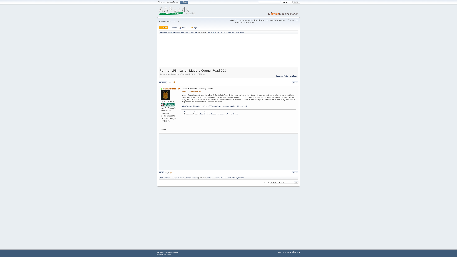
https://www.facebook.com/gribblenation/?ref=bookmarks (219, 114)
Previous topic (282, 76)
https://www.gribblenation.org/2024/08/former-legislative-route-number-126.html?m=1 (214, 106)
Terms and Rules (288, 252)
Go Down (162, 82)
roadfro (209, 32)
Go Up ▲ (297, 252)
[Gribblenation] (162, 126)
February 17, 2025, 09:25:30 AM (191, 91)
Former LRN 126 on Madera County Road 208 (197, 89)
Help (279, 252)
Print (295, 82)
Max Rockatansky (171, 88)
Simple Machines (173, 252)
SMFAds (159, 254)
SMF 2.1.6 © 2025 (162, 252)
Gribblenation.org (187, 112)
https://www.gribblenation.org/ (204, 112)
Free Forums (167, 254)
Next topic (293, 76)
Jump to (266, 182)
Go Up (161, 172)
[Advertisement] (228, 51)
